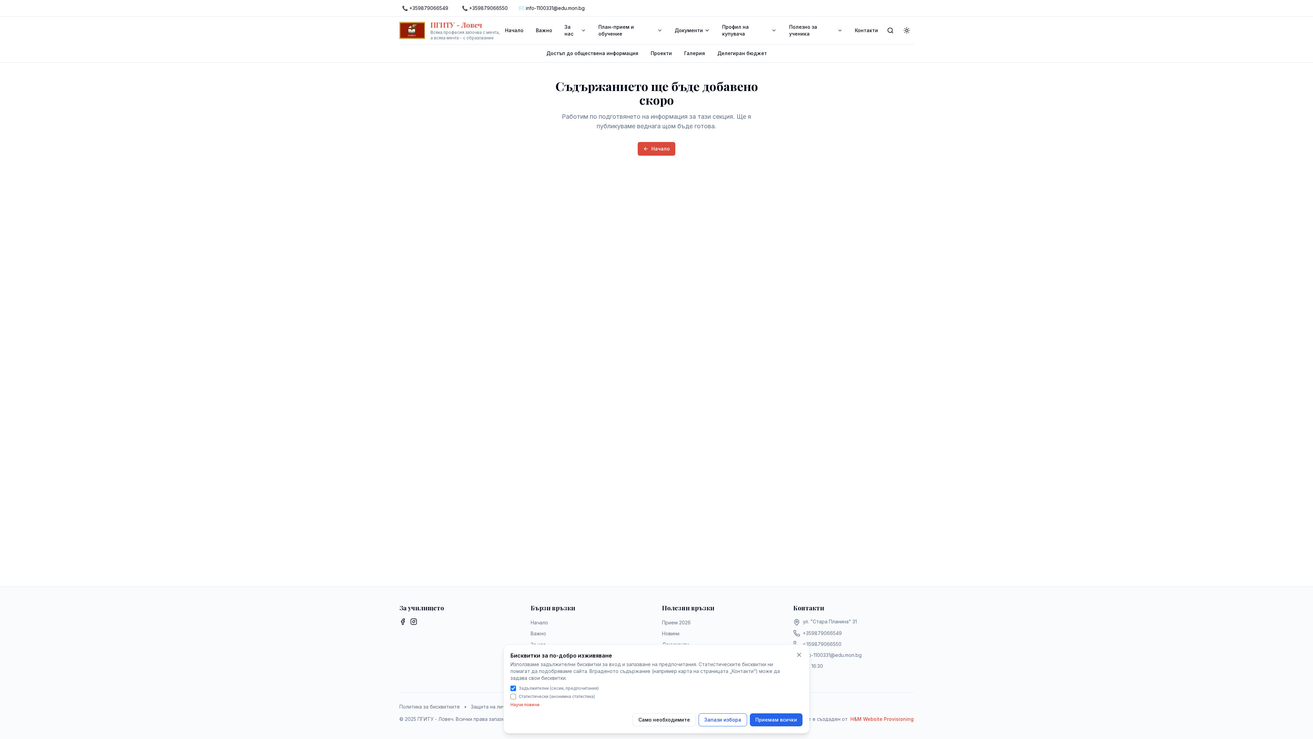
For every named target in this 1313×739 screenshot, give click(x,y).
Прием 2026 (676, 622)
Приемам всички (776, 720)
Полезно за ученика (803, 30)
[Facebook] (402, 621)
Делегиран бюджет (742, 53)
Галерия (694, 53)
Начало (514, 30)
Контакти (866, 30)
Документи (689, 30)
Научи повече (525, 704)
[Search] (890, 30)
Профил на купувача (735, 30)
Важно (544, 30)
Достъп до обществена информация (592, 53)
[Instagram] (413, 621)
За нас (569, 30)
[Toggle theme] (907, 30)
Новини (670, 633)
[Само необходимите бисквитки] (799, 654)
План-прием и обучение (616, 30)
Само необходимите (664, 720)
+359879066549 (822, 633)
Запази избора (722, 720)
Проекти (661, 53)
